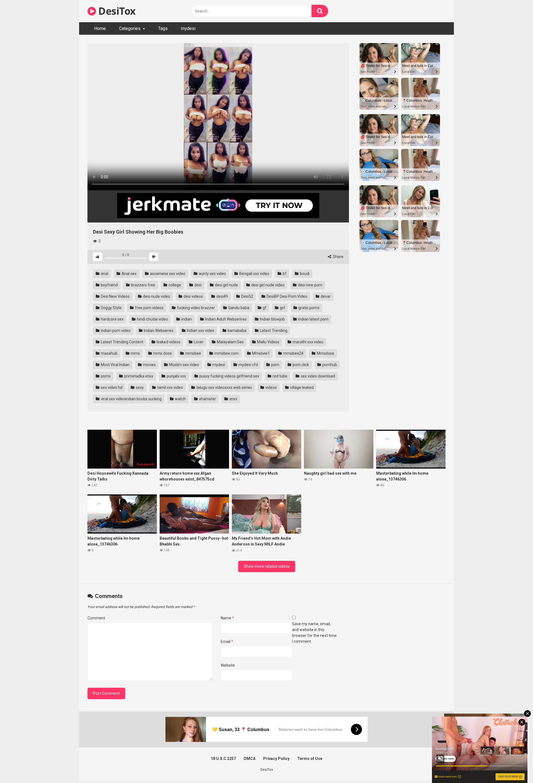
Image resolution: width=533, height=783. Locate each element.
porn (274, 364)
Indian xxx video (200, 330)
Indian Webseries (158, 330)
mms (135, 353)
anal (104, 273)
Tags (163, 28)
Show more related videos (267, 566)
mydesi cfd (248, 364)
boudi (304, 273)
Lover (198, 342)
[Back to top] (514, 766)
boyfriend (109, 285)
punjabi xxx (176, 376)
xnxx (232, 399)
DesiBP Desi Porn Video (286, 296)
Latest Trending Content (121, 342)
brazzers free (142, 285)
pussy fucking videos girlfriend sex (228, 376)
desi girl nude (226, 285)
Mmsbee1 (260, 353)
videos (271, 387)
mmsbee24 (292, 353)
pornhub (329, 364)
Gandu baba (238, 308)
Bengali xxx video (253, 273)
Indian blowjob (272, 319)
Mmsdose (325, 353)
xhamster (207, 399)
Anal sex (129, 273)
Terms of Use (309, 758)
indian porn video (115, 330)
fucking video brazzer (195, 308)
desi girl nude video (267, 285)
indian (186, 319)
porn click (300, 364)
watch (180, 399)
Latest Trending (273, 330)
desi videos (193, 296)
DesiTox (116, 11)
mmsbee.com (226, 353)
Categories (129, 28)
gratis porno (309, 308)
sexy (139, 387)
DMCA (249, 758)
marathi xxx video (307, 342)
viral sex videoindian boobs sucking (131, 399)
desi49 (221, 296)
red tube (279, 376)
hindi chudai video (152, 319)
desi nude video (156, 296)
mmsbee (192, 353)
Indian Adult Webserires (225, 319)
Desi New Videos (115, 296)
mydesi (188, 28)
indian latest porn (312, 319)
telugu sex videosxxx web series (223, 387)
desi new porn (309, 285)
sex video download (317, 376)
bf (284, 273)
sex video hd (111, 387)
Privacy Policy (276, 758)
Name (227, 618)
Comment (96, 618)
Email (227, 641)
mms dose (162, 353)
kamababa (237, 330)
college (174, 285)
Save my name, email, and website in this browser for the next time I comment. (314, 633)
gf (264, 308)
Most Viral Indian (115, 364)
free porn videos (149, 308)
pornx (105, 376)
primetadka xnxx (138, 376)
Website (228, 665)
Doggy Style (111, 308)
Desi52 (246, 296)
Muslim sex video (183, 364)
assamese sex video (167, 273)
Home (100, 28)
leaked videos (168, 342)
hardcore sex (112, 319)
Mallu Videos (267, 342)
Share (337, 256)
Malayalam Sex (230, 342)
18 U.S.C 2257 (223, 758)
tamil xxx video (169, 387)
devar (325, 296)
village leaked (301, 387)
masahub (108, 353)
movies (149, 364)
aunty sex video (212, 273)
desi (197, 285)
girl (282, 308)
